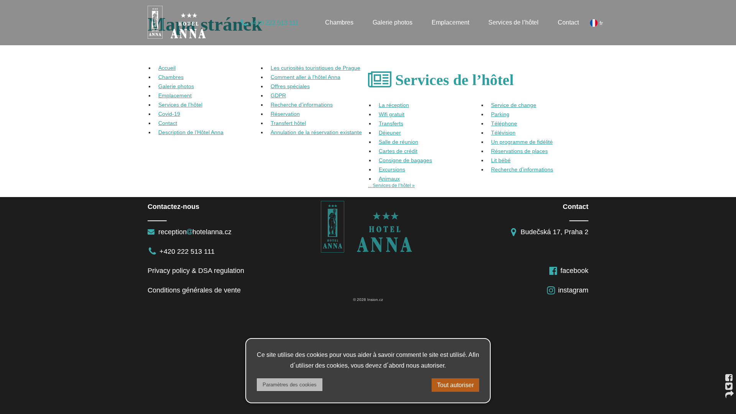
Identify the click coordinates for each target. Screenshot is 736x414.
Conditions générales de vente (194, 290)
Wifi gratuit (391, 114)
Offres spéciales (290, 86)
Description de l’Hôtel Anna (190, 132)
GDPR (278, 95)
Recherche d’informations (302, 105)
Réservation (285, 114)
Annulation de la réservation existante (316, 132)
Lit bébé (501, 160)
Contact (568, 22)
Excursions (392, 169)
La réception (394, 105)
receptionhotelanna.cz (194, 232)
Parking (500, 114)
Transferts (391, 123)
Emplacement (450, 22)
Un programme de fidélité (522, 142)
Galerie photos (392, 22)
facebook (574, 270)
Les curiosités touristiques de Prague (315, 68)
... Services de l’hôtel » (391, 185)
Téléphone (504, 123)
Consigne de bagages (405, 160)
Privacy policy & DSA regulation (196, 270)
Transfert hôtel (288, 123)
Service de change (513, 105)
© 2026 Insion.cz (368, 299)
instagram (573, 290)
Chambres (339, 22)
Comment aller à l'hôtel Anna (305, 77)
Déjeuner (390, 133)
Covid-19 (169, 114)
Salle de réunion (398, 142)
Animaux (389, 179)
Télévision (503, 133)
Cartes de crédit (398, 151)
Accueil (167, 68)
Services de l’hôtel (513, 22)
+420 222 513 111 (274, 23)
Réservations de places (519, 151)
